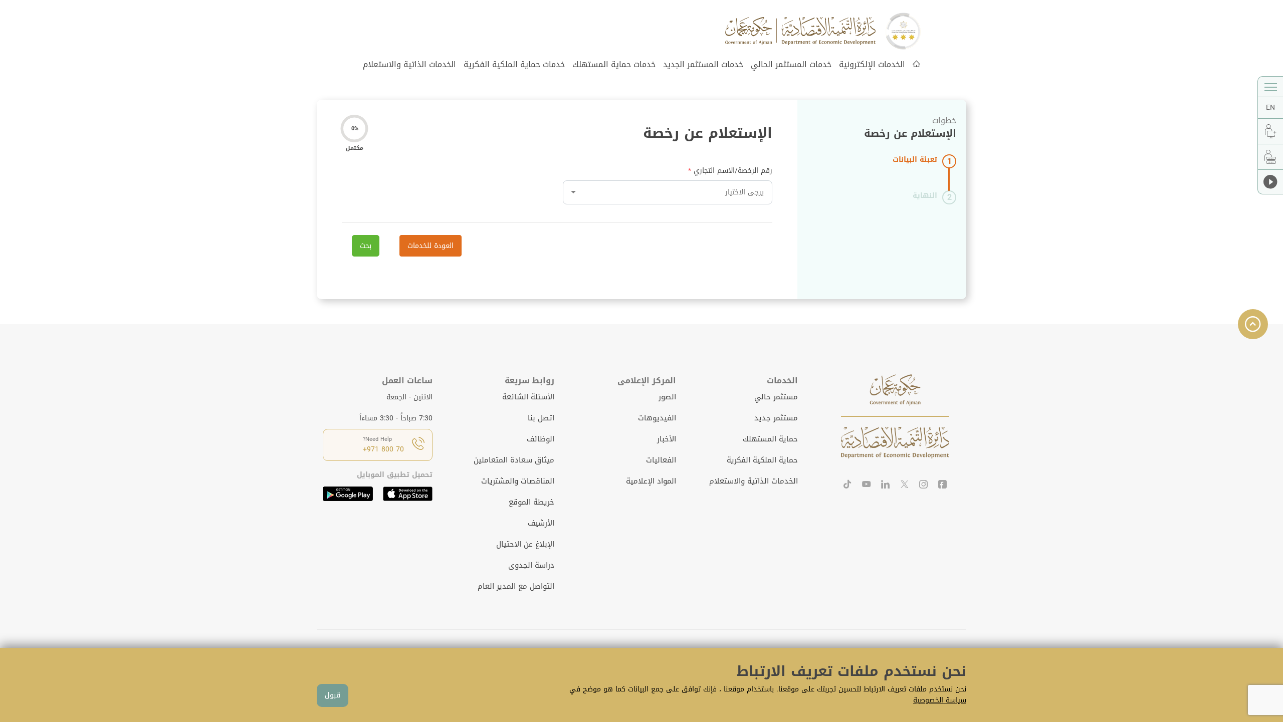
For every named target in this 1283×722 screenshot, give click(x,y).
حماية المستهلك (770, 439)
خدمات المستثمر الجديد (703, 64)
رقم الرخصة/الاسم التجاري (733, 170)
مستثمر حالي (776, 397)
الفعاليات (661, 460)
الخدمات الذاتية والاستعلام (409, 64)
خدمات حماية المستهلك (614, 64)
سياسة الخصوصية (939, 700)
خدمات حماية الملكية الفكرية (514, 64)
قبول (332, 695)
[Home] (917, 65)
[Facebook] (942, 485)
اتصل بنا (541, 418)
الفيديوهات (657, 418)
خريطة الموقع (531, 502)
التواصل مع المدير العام (516, 586)
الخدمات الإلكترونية (872, 64)
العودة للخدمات (430, 246)
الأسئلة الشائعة (528, 397)
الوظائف (540, 439)
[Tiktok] (847, 485)
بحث (365, 246)
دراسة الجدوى (531, 565)
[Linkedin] (885, 485)
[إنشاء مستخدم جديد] (1270, 131)
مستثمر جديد (776, 418)
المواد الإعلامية (651, 481)
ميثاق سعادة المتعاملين (514, 460)
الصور (667, 397)
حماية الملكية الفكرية (762, 460)
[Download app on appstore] (408, 494)
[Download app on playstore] (348, 494)
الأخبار (666, 439)
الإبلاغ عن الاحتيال (525, 544)
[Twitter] (904, 485)
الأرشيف (541, 523)
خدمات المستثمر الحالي (791, 64)
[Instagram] (923, 485)
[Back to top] (1253, 324)
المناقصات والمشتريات (517, 481)
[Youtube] (866, 485)
